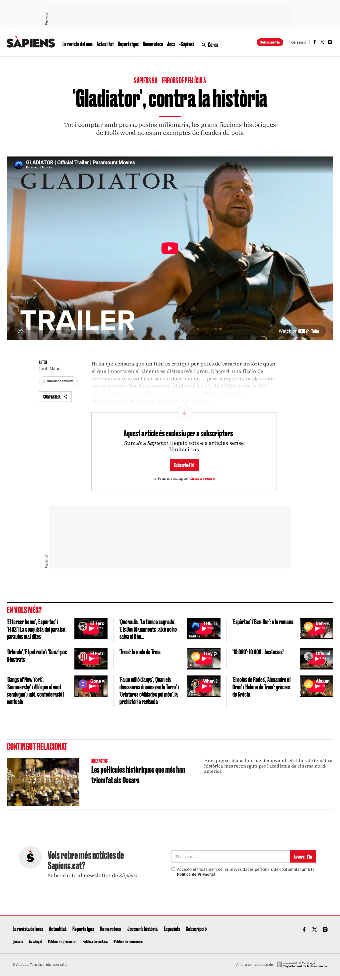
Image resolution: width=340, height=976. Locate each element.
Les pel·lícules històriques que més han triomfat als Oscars (138, 774)
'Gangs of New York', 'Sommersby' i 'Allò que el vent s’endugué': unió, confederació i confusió (35, 690)
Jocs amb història (142, 928)
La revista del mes (77, 44)
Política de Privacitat (196, 874)
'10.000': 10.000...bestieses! (257, 651)
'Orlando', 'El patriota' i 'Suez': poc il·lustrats (37, 655)
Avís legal (35, 941)
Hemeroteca (153, 44)
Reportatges (128, 44)
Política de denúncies (128, 941)
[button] (58, 381)
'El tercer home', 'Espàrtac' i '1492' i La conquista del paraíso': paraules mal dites (36, 628)
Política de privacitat (62, 941)
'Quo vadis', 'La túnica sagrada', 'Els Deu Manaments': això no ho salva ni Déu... (148, 628)
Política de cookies (95, 941)
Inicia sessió (202, 478)
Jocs (171, 44)
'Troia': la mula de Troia (140, 651)
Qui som (18, 941)
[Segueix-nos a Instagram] (330, 42)
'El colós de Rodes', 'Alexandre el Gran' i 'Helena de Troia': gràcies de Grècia (261, 686)
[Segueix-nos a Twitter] (322, 42)
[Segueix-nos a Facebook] (314, 42)
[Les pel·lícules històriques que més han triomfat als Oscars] (43, 782)
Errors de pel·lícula (184, 80)
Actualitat (105, 44)
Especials (172, 928)
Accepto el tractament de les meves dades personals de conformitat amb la (246, 872)
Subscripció (196, 928)
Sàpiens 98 (146, 80)
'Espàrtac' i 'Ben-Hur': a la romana (262, 621)
